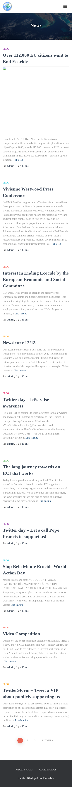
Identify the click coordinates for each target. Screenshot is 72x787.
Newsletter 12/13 (19, 342)
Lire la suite (21, 313)
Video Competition (21, 633)
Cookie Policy (47, 769)
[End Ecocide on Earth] (15, 6)
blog (6, 49)
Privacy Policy (25, 769)
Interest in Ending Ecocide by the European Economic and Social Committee (36, 279)
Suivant (46, 740)
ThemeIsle (48, 778)
